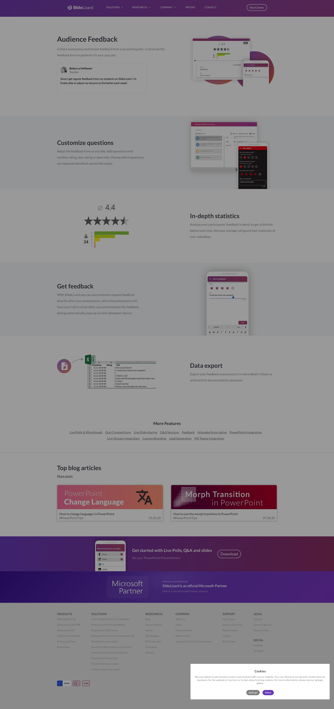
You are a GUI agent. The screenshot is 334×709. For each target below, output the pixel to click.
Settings (253, 692)
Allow (268, 692)
